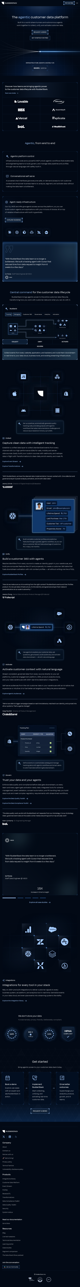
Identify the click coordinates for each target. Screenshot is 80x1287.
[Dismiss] (75, 1276)
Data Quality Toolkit (9, 1205)
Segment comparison (10, 1251)
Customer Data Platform (10, 1182)
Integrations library (9, 1179)
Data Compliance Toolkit (10, 1201)
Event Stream (7, 1186)
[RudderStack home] (9, 3)
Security (5, 1208)
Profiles (5, 1190)
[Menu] (77, 3)
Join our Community (12, 1267)
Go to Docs (6, 1223)
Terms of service (8, 1166)
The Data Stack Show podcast (12, 1255)
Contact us (6, 1151)
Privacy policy (7, 1162)
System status (7, 1212)
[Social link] (3, 1137)
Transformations (8, 1197)
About (4, 1147)
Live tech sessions (8, 1237)
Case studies (6, 1248)
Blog (3, 1233)
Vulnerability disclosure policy (12, 1169)
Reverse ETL (6, 1194)
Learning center (7, 1244)
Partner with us (7, 1154)
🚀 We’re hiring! (8, 1158)
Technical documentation (11, 1240)
